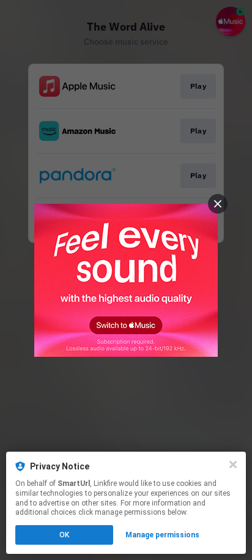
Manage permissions (162, 535)
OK (64, 535)
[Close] (233, 464)
